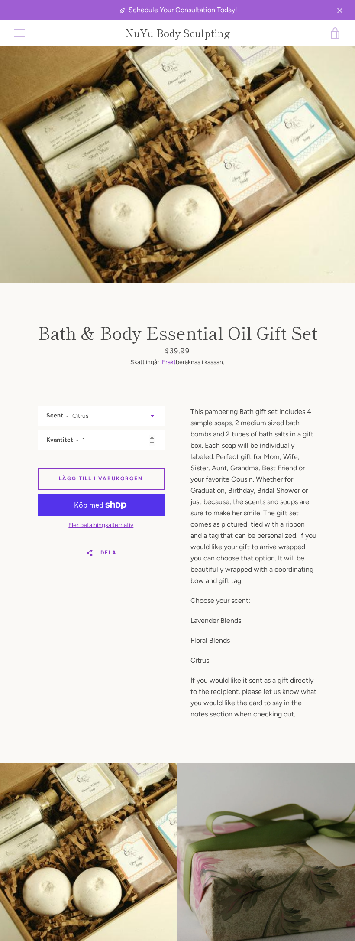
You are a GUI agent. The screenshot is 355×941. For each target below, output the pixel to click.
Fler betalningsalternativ (100, 525)
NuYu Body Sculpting (177, 33)
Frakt (169, 362)
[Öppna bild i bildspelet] (177, 164)
